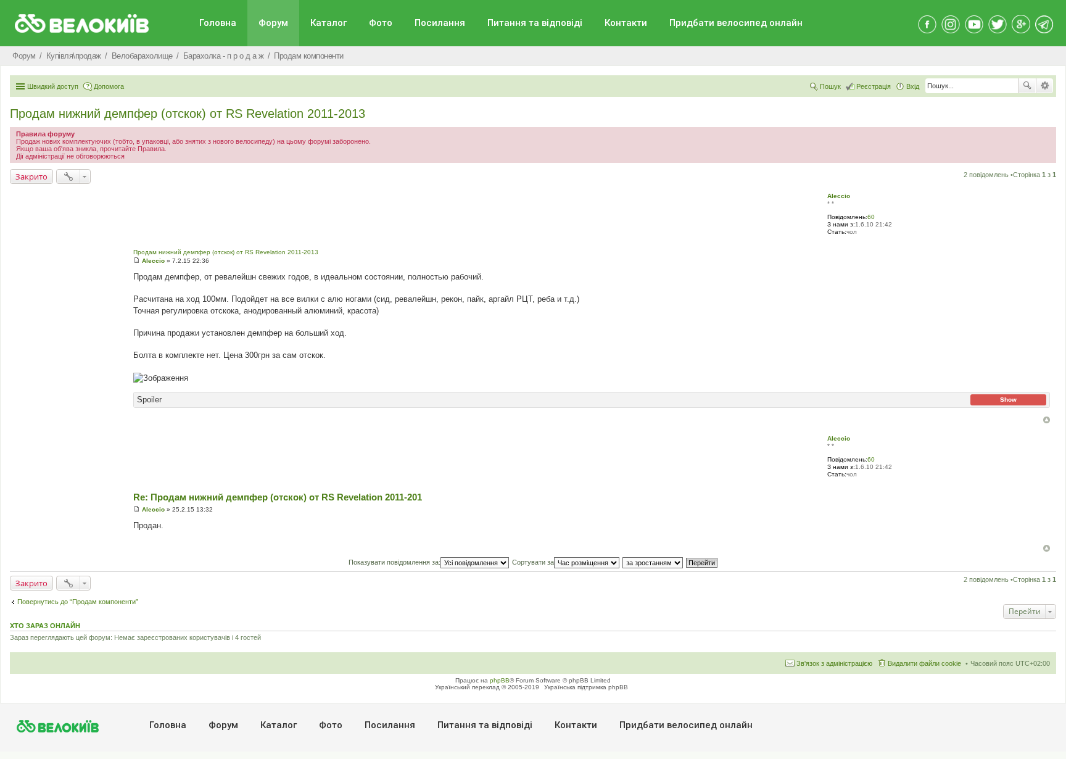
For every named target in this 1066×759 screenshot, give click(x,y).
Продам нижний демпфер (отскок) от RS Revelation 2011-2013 (187, 113)
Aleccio (838, 196)
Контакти (626, 22)
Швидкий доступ (52, 86)
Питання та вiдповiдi (534, 22)
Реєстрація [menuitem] (873, 86)
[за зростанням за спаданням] (653, 562)
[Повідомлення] (136, 260)
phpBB (500, 680)
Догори (1046, 420)
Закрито (31, 176)
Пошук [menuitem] (830, 86)
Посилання (440, 22)
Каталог (328, 22)
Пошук (1027, 85)
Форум (273, 22)
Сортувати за (533, 562)
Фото (380, 22)
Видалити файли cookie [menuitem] (924, 663)
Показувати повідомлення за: (394, 562)
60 (871, 217)
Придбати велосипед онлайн (736, 22)
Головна (217, 22)
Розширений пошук (1044, 85)
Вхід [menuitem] (912, 86)
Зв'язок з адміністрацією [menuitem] (834, 663)
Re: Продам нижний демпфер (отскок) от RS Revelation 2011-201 (277, 497)
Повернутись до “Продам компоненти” (77, 601)
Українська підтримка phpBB (586, 687)
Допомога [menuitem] (109, 86)
